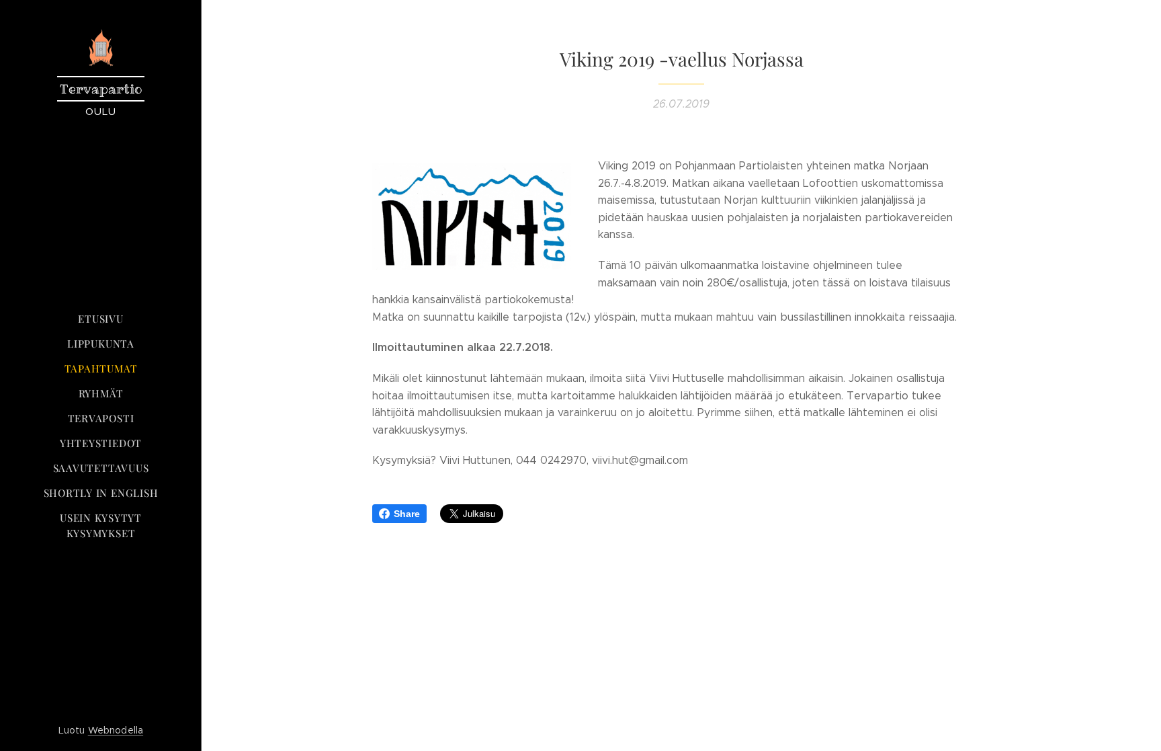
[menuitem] (101, 319)
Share (407, 513)
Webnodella (115, 730)
